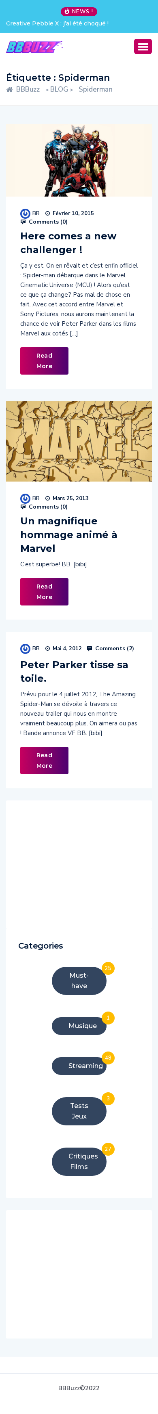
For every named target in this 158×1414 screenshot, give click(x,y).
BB (36, 213)
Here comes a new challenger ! (68, 243)
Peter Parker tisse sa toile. (74, 671)
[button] (143, 46)
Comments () (47, 222)
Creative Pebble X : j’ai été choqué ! (57, 23)
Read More (44, 361)
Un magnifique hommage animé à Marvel (68, 534)
